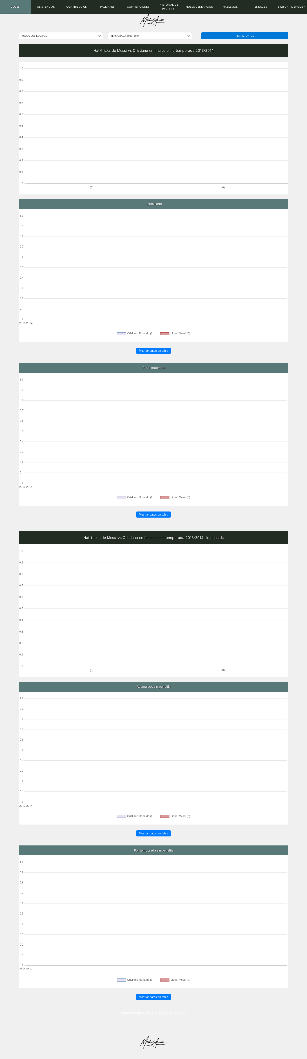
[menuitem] (15, 7)
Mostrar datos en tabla (153, 350)
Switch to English (291, 6)
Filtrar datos (245, 35)
